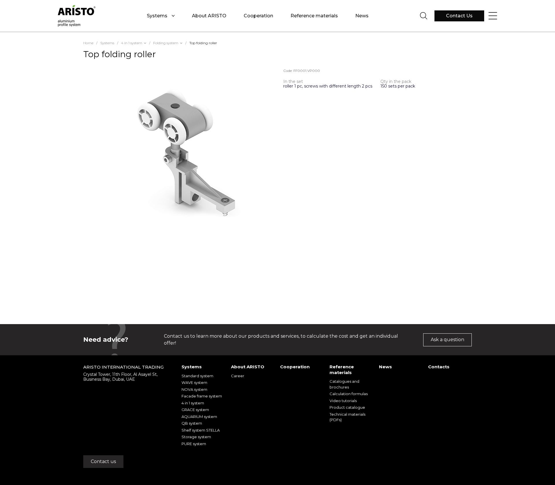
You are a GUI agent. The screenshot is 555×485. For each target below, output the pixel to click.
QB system (192, 423)
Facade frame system (202, 396)
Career (237, 375)
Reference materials (314, 15)
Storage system (196, 436)
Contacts (438, 366)
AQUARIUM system (199, 416)
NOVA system (194, 389)
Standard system (197, 375)
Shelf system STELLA (201, 430)
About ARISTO (209, 15)
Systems (157, 15)
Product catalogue (347, 407)
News (362, 15)
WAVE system (194, 382)
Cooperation (258, 15)
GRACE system (195, 409)
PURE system (194, 443)
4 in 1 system (193, 403)
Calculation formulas (349, 393)
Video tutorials (343, 400)
